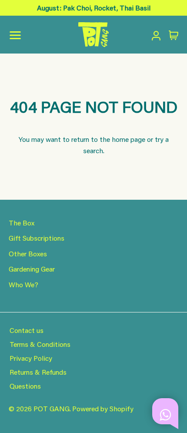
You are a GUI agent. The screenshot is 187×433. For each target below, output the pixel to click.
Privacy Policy (31, 358)
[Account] (154, 34)
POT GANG (51, 408)
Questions (25, 385)
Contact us (26, 330)
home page (128, 139)
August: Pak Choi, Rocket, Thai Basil (93, 7)
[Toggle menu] (70, 34)
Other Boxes (28, 253)
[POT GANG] (93, 34)
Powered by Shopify (103, 408)
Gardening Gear (32, 268)
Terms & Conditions (40, 344)
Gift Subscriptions (36, 237)
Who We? (23, 284)
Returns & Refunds (38, 371)
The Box (21, 222)
